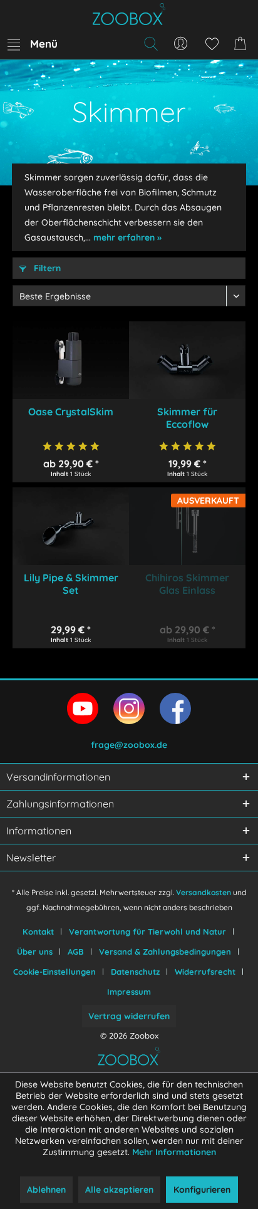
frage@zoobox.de (129, 744)
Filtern (46, 268)
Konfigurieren (201, 1189)
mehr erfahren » (127, 237)
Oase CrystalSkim (70, 411)
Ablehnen (46, 1189)
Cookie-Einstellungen (54, 972)
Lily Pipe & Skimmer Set (71, 583)
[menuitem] (32, 43)
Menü (44, 43)
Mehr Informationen (174, 1152)
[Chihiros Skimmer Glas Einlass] (187, 526)
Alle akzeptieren (119, 1189)
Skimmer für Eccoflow (187, 417)
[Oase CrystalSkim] (71, 360)
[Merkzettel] (211, 43)
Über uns (35, 952)
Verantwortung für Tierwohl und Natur (147, 931)
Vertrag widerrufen (129, 1016)
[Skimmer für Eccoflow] (187, 360)
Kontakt (38, 931)
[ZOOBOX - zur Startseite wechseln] (129, 14)
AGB (76, 952)
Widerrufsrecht (205, 972)
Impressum (129, 992)
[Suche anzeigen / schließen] (150, 43)
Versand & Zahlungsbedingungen (165, 952)
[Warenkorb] (242, 43)
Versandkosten (203, 892)
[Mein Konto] (181, 43)
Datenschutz (135, 972)
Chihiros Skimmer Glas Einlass (187, 583)
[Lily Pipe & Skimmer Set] (71, 526)
